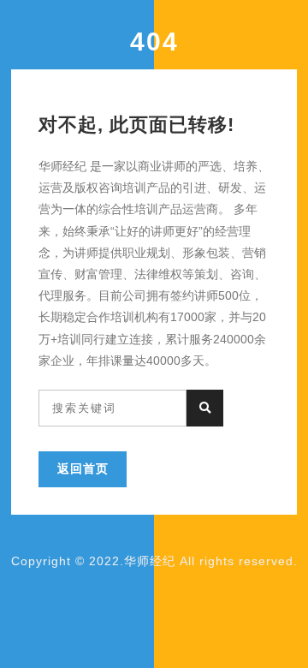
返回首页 (83, 468)
